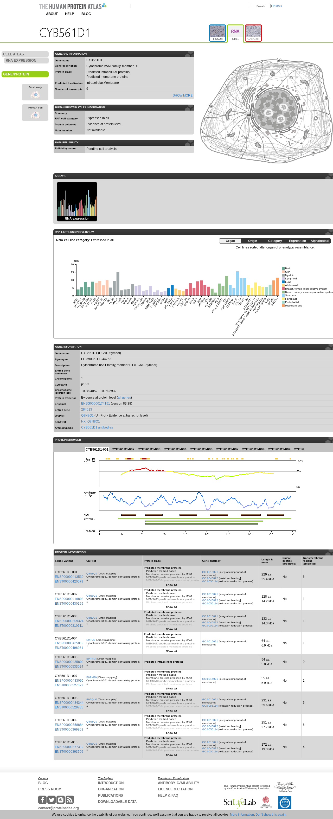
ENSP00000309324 (69, 621)
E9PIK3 (91, 658)
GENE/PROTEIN (16, 74)
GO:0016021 (210, 572)
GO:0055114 (210, 581)
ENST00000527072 (69, 685)
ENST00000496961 (69, 648)
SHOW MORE (183, 95)
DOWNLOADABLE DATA (117, 802)
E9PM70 (91, 677)
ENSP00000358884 (69, 725)
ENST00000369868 (69, 729)
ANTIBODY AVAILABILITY (178, 783)
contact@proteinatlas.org (58, 808)
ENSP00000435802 (69, 662)
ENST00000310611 (69, 626)
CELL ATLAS (13, 54)
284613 (86, 409)
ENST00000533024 (69, 666)
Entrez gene (62, 409)
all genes (124, 397)
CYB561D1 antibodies (97, 427)
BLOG (86, 14)
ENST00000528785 (69, 707)
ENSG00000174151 (95, 403)
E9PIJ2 (90, 639)
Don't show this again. (270, 814)
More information (242, 814)
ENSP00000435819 (69, 643)
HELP (69, 14)
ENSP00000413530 (69, 577)
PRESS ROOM (49, 789)
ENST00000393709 (69, 751)
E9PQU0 (91, 699)
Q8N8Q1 (87, 415)
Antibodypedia (64, 427)
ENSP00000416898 (69, 599)
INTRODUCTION (111, 783)
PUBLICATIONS (110, 795)
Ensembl (60, 403)
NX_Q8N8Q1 (90, 421)
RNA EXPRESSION (21, 60)
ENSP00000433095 (69, 680)
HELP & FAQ (168, 795)
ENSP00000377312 (69, 747)
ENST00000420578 (69, 581)
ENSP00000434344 (69, 703)
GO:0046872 (210, 578)
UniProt (59, 415)
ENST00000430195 (69, 603)
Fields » (276, 6)
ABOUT (52, 14)
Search (261, 6)
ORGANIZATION (111, 789)
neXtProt (60, 421)
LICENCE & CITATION (175, 789)
